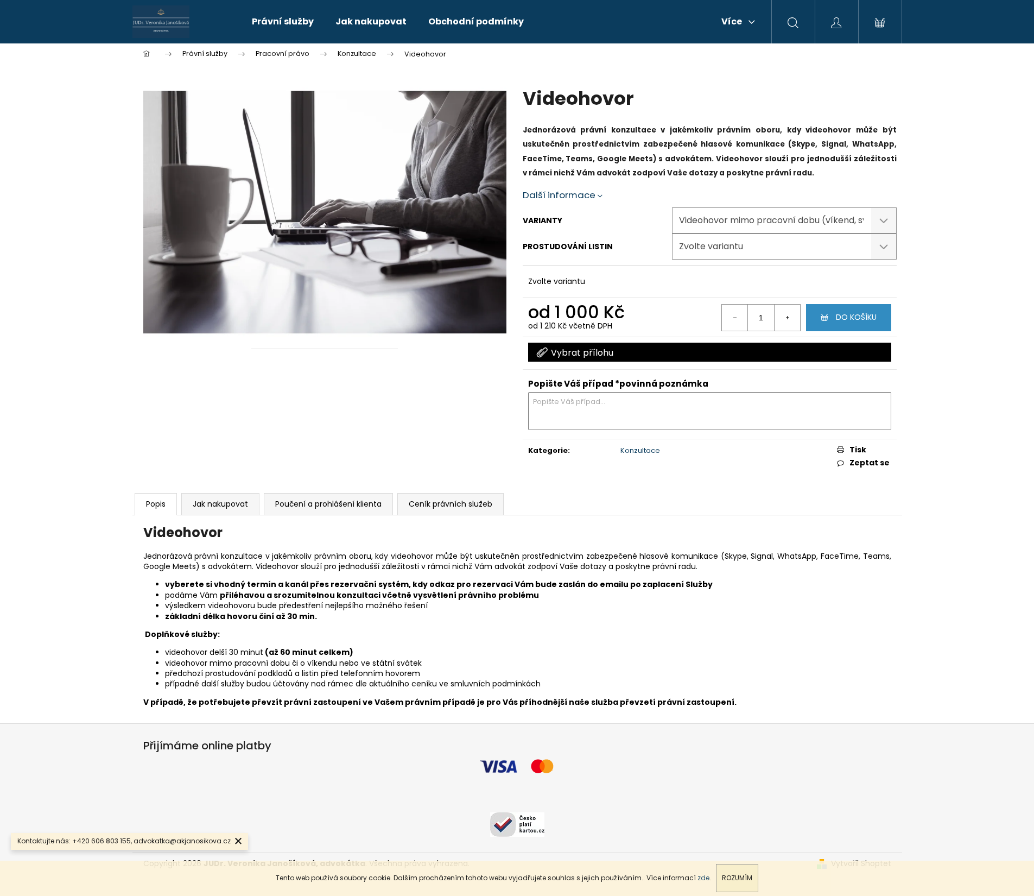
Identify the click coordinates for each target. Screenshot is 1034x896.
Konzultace (640, 450)
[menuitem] (283, 21)
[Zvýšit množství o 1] (787, 318)
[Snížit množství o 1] (735, 318)
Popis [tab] (156, 504)
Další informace (559, 194)
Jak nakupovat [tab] (220, 504)
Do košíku (856, 317)
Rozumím (737, 877)
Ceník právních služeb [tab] (450, 504)
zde (703, 877)
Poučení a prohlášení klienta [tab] (328, 504)
